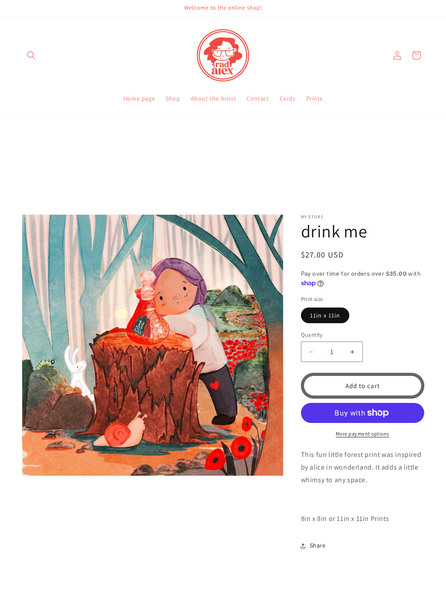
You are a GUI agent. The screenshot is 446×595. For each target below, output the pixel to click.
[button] (31, 55)
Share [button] (318, 545)
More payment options (362, 433)
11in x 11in (325, 315)
